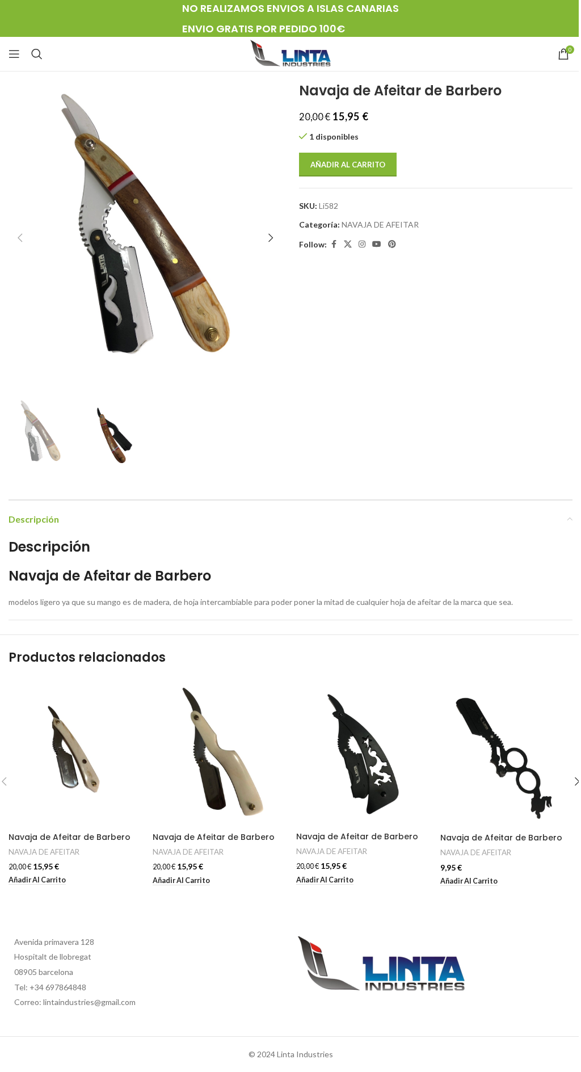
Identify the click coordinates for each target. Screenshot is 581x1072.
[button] (20, 237)
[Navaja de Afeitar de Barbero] (75, 752)
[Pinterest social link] (392, 244)
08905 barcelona (43, 972)
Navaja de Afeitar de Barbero (69, 837)
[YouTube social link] (377, 244)
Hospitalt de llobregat (52, 956)
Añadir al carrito (347, 164)
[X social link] (347, 244)
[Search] (37, 54)
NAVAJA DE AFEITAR (380, 224)
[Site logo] (290, 53)
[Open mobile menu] (14, 54)
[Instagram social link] (362, 244)
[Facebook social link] (333, 244)
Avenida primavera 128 (54, 942)
